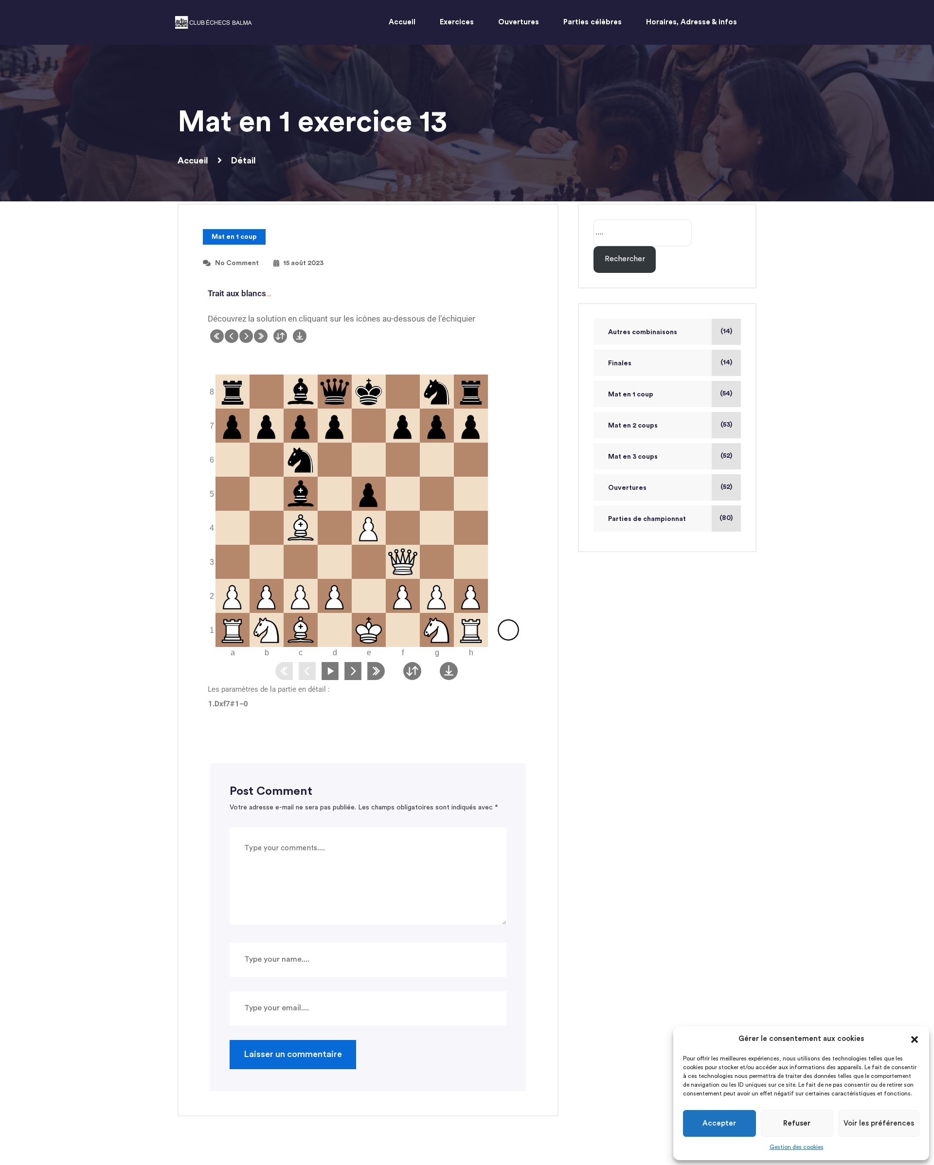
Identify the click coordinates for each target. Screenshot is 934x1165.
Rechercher (625, 259)
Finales (619, 363)
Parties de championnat (647, 519)
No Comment (237, 263)
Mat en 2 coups (633, 425)
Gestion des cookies (797, 1147)
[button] (914, 1039)
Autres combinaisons (642, 332)
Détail (243, 160)
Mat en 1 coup (234, 236)
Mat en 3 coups (633, 456)
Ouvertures (627, 487)
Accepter (719, 1123)
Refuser (796, 1123)
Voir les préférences (879, 1123)
